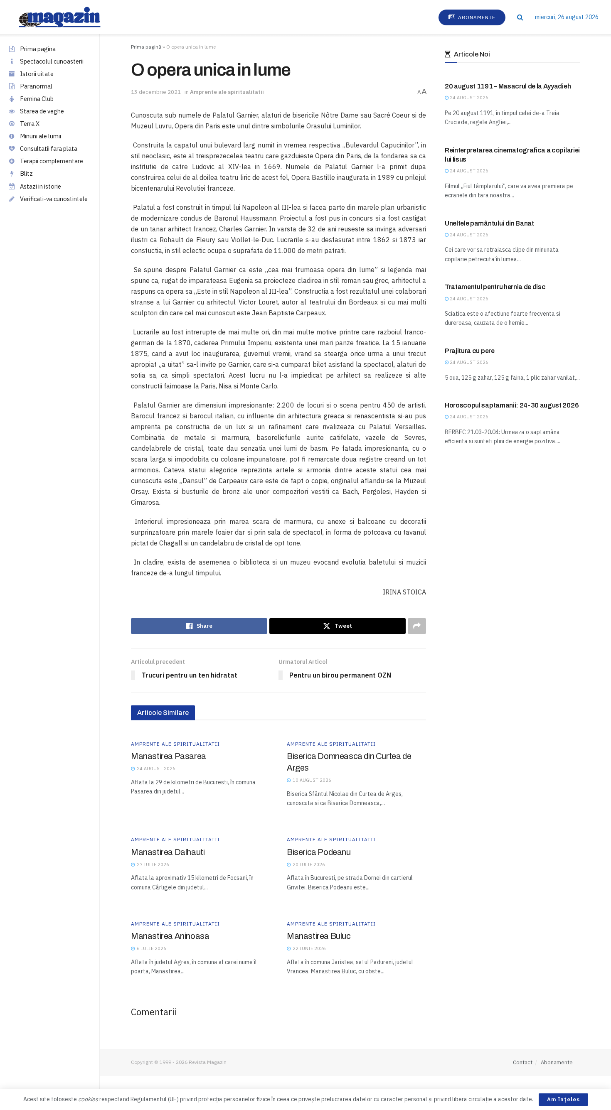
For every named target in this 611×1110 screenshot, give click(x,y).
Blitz (26, 173)
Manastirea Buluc (319, 936)
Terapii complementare (51, 161)
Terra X (29, 124)
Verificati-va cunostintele (54, 199)
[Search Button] (520, 17)
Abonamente (475, 17)
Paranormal (36, 86)
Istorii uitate (37, 74)
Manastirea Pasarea (168, 756)
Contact (522, 1062)
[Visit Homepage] (68, 17)
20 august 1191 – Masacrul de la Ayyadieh (508, 86)
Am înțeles (563, 1099)
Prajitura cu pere (470, 350)
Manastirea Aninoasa (170, 936)
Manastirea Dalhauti (167, 852)
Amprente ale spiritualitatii (227, 92)
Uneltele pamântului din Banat (489, 223)
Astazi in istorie (40, 186)
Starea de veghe (42, 111)
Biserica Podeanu (319, 852)
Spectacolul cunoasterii (52, 61)
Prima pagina (38, 49)
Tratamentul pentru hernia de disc (495, 286)
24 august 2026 (468, 98)
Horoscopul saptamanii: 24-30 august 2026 (512, 405)
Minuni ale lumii (40, 136)
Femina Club (37, 99)
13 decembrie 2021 (156, 92)
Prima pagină (146, 47)
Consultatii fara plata (48, 148)
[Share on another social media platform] (417, 626)
